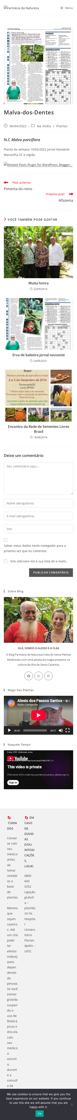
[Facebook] (28, 676)
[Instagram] (38, 676)
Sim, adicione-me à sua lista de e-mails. (38, 561)
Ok (39, 1113)
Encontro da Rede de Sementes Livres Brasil (38, 429)
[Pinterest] (48, 676)
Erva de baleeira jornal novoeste (38, 355)
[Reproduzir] (9, 730)
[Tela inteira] (67, 730)
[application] (38, 715)
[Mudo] (61, 730)
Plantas (62, 126)
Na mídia (44, 126)
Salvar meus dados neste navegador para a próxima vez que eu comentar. (35, 548)
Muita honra (38, 283)
